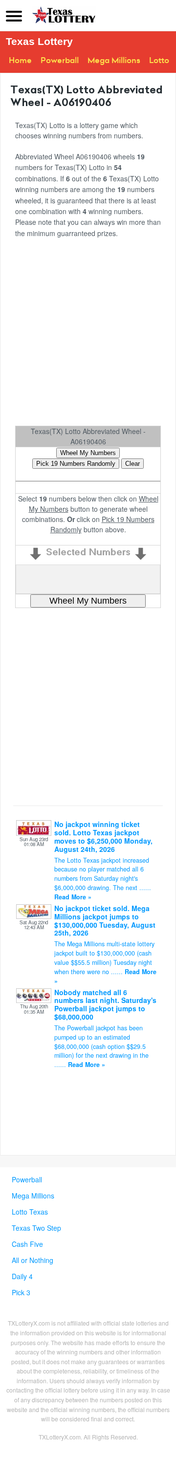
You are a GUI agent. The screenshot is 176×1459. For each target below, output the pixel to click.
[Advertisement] (88, 335)
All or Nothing (32, 1260)
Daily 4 (22, 1276)
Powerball (60, 60)
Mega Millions (114, 60)
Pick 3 (21, 1292)
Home (20, 60)
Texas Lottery (39, 41)
